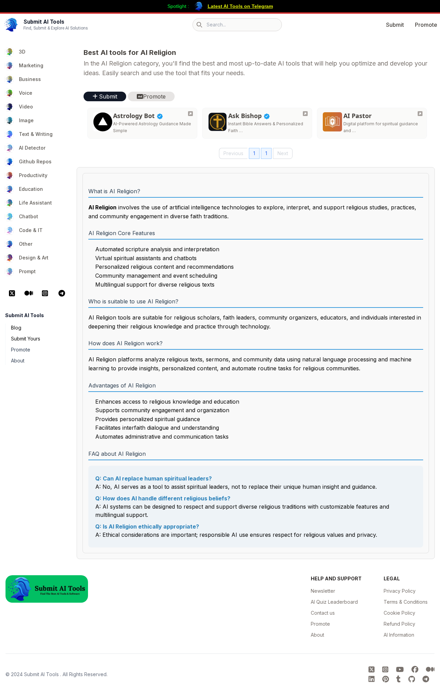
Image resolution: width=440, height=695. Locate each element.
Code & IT (31, 230)
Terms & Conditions (406, 602)
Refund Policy (399, 624)
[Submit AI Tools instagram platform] (386, 669)
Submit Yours (25, 338)
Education (31, 189)
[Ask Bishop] (305, 113)
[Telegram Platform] (61, 293)
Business (30, 79)
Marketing (31, 65)
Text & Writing (36, 134)
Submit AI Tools (42, 674)
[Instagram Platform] (45, 293)
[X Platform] (12, 293)
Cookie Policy (399, 613)
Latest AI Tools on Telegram (240, 6)
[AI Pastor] (420, 113)
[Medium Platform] (28, 293)
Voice (25, 93)
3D (22, 52)
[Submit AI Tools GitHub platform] (412, 679)
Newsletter (323, 591)
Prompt (27, 271)
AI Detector (32, 148)
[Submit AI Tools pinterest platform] (386, 679)
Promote (426, 24)
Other (25, 244)
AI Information (399, 635)
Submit (395, 24)
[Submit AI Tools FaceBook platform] (415, 669)
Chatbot (28, 216)
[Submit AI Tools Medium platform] (430, 669)
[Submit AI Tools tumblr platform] (399, 679)
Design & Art (33, 257)
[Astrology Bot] (190, 113)
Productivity (33, 175)
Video (26, 106)
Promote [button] (154, 96)
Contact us (323, 613)
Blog (16, 328)
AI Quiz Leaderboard (334, 602)
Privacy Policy (400, 591)
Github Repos (35, 161)
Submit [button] (108, 96)
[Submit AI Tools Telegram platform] (425, 679)
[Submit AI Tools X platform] (372, 669)
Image (26, 120)
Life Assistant (35, 203)
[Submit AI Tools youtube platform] (401, 669)
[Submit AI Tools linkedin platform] (372, 679)
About (17, 360)
